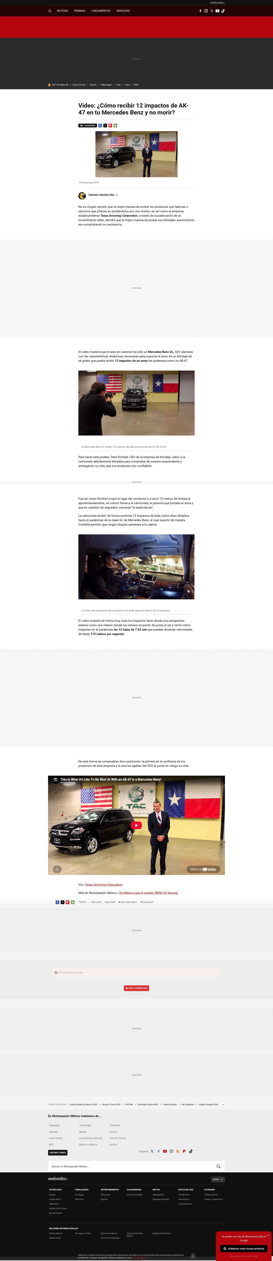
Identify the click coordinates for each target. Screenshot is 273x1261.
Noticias (62, 10)
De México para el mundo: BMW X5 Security (148, 893)
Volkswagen (106, 85)
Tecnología (85, 1125)
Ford (118, 85)
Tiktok (223, 11)
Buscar (218, 1166)
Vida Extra (79, 1199)
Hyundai (53, 1131)
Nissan (93, 85)
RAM (136, 85)
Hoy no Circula (79, 85)
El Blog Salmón (211, 1195)
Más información (139, 1257)
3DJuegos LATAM (83, 1233)
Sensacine (105, 1195)
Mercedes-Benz (129, 902)
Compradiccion (185, 1204)
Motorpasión (158, 1195)
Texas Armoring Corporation (104, 885)
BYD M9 (129, 1104)
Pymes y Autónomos (213, 1199)
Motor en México (88, 1144)
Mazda (82, 1131)
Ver (138, 988)
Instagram (206, 11)
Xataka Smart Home (58, 1208)
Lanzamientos (100, 10)
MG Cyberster (188, 1104)
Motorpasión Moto (161, 1199)
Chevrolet (115, 1125)
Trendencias (184, 1195)
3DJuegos (79, 1195)
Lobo (127, 85)
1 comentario (89, 125)
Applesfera (54, 1204)
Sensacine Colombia (110, 1238)
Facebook (200, 11)
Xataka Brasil (55, 1238)
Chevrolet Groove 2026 (148, 1104)
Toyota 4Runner (170, 1104)
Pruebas (79, 10)
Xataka (52, 1195)
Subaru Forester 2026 (208, 1104)
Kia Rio (113, 1144)
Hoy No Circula (118, 1138)
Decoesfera (184, 1199)
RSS (177, 1150)
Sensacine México (109, 1233)
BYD (51, 1144)
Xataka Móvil (55, 1199)
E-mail (115, 125)
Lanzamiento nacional (91, 1138)
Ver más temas (58, 1152)
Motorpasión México (162, 1233)
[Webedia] (217, 2)
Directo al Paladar (135, 1195)
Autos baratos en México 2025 (84, 1104)
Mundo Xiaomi (55, 1213)
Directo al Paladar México (135, 1234)
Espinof (104, 1199)
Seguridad (110, 902)
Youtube (217, 11)
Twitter (212, 11)
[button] (103, 195)
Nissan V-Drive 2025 (111, 1104)
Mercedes (96, 902)
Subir (216, 1179)
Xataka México (55, 1233)
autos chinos (56, 1138)
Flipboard (110, 125)
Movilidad (123, 10)
